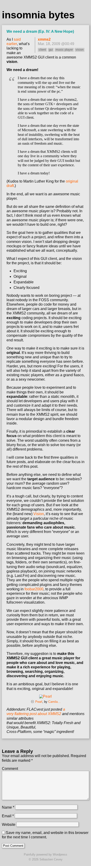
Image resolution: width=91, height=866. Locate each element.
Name (8, 807)
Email (8, 816)
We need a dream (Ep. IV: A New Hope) (40, 31)
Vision (38, 514)
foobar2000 (33, 589)
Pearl (38, 701)
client (42, 49)
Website (8, 825)
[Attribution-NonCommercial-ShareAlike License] (32, 701)
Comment (10, 769)
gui (51, 49)
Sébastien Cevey (51, 859)
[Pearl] (45, 696)
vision (80, 49)
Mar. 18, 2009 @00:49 (56, 44)
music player (64, 49)
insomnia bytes (38, 14)
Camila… (54, 701)
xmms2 (44, 39)
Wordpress (60, 854)
